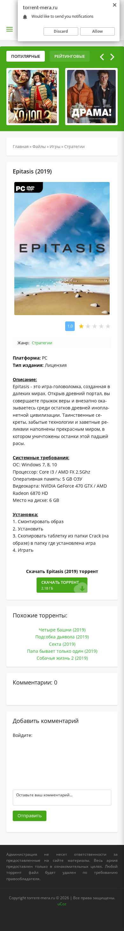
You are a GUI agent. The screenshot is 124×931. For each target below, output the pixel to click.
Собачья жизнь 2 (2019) (62, 658)
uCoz (62, 904)
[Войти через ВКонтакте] (17, 753)
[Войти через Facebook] (17, 762)
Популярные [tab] (25, 56)
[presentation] (102, 56)
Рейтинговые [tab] (69, 56)
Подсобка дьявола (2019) (62, 637)
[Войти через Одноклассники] (17, 781)
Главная (21, 146)
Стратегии (74, 146)
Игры (55, 146)
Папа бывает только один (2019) (62, 651)
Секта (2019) (62, 644)
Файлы (39, 146)
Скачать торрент (60, 585)
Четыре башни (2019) (62, 630)
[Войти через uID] (17, 743)
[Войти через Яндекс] (17, 772)
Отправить (29, 816)
